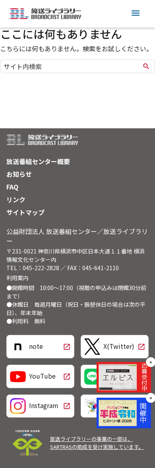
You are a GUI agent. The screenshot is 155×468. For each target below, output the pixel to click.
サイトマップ (25, 212)
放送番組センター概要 (38, 161)
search (146, 66)
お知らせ (19, 174)
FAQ (12, 186)
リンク (15, 199)
